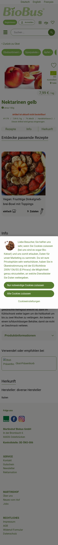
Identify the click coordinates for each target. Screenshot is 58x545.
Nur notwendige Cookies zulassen (25, 285)
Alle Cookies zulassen (19, 293)
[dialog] (29, 272)
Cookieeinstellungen (29, 301)
